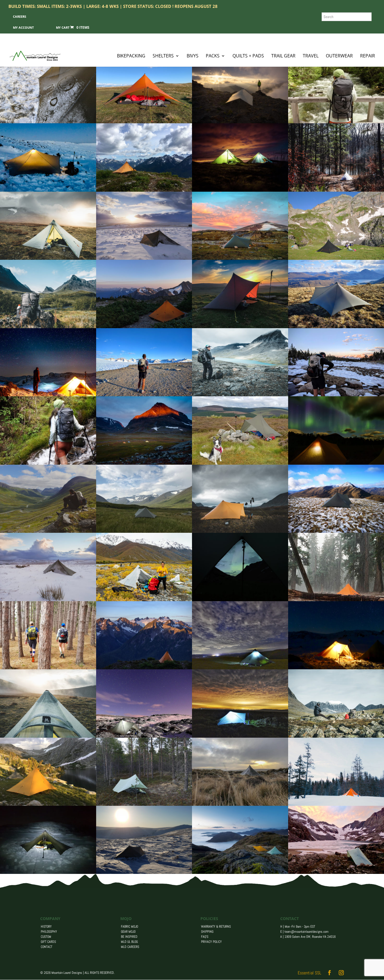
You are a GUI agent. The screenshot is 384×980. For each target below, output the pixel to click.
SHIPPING (207, 931)
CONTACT (46, 947)
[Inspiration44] (144, 327)
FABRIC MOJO (129, 926)
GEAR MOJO (128, 931)
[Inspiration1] (144, 395)
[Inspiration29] (240, 327)
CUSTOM (46, 936)
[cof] (144, 804)
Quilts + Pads (248, 56)
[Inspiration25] (48, 463)
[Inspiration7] (48, 395)
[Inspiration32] (144, 872)
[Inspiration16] (240, 122)
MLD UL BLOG (129, 941)
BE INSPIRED (129, 936)
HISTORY (46, 926)
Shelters (163, 56)
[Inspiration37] (240, 463)
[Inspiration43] (144, 668)
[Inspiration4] (144, 122)
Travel (311, 56)
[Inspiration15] (48, 258)
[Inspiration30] (48, 600)
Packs (213, 56)
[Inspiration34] (240, 668)
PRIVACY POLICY (211, 941)
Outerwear (339, 56)
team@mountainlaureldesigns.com (306, 931)
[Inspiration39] (144, 190)
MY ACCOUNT (23, 27)
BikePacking (131, 56)
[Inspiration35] (240, 736)
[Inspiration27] (144, 258)
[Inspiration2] (240, 258)
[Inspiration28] (48, 122)
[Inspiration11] (48, 668)
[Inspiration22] (144, 463)
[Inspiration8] (48, 190)
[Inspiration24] (240, 600)
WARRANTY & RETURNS (216, 926)
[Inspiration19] (240, 395)
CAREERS (19, 16)
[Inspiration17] (144, 600)
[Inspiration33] (240, 804)
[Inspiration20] (48, 327)
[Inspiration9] (144, 531)
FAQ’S (204, 936)
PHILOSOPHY (49, 931)
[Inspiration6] (48, 804)
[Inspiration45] (48, 531)
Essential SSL (309, 973)
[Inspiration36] (144, 736)
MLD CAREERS (130, 947)
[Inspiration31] (48, 872)
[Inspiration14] (48, 736)
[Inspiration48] (240, 872)
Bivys (192, 56)
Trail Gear (283, 56)
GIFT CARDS (48, 941)
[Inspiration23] (240, 531)
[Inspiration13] (240, 190)
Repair (367, 56)
